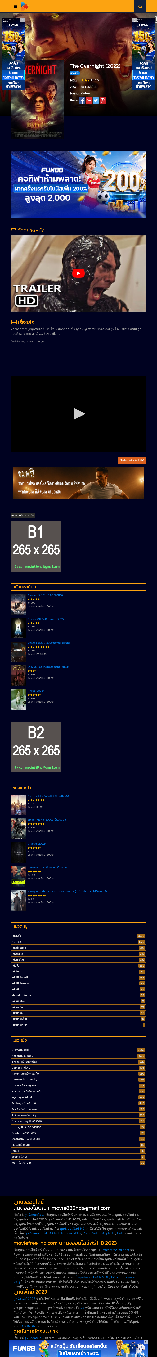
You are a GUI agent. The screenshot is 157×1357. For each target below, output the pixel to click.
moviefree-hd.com (115, 1250)
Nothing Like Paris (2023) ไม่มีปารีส (48, 796)
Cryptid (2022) (37, 844)
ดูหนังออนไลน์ (34, 1215)
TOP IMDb (27, 1326)
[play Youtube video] (78, 273)
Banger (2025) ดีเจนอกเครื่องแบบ (47, 868)
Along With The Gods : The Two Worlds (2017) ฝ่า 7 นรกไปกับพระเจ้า (67, 892)
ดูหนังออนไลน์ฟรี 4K (39, 1233)
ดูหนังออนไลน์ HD (72, 1228)
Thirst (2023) (36, 691)
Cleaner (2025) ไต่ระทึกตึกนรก (45, 595)
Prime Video (92, 1233)
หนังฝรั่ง (74, 73)
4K (82, 1308)
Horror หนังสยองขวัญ (22, 515)
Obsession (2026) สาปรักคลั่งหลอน (49, 643)
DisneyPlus (73, 1233)
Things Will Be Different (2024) (46, 619)
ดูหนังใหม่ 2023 (24, 1299)
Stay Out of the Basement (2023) (48, 667)
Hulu (120, 1233)
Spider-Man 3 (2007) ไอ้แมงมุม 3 (47, 820)
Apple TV (108, 1233)
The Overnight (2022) (95, 66)
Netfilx (59, 1233)
